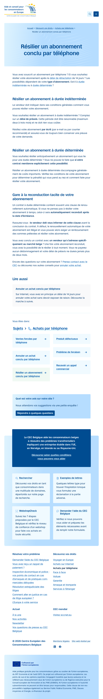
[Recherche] (89, 14)
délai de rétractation (60, 78)
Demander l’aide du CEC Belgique (30, 560)
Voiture (56, 576)
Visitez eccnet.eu (62, 615)
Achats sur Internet (63, 564)
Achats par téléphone (64, 28)
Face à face (59, 572)
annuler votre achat (70, 265)
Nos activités (19, 619)
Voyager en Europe (63, 560)
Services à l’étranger (64, 589)
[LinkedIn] (54, 646)
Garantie (57, 580)
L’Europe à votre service (25, 602)
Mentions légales (61, 641)
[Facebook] (60, 646)
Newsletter (18, 623)
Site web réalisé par (81, 641)
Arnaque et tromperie (64, 584)
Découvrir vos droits (44, 28)
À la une (16, 615)
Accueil (30, 28)
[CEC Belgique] (20, 10)
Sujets (18, 328)
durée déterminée (42, 85)
